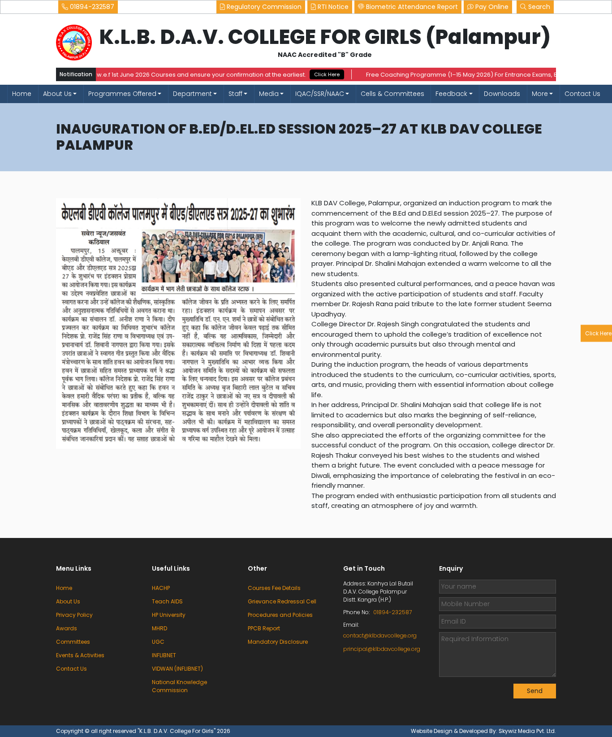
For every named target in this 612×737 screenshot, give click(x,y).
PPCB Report (264, 628)
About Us (57, 93)
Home (21, 93)
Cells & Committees (392, 93)
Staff (235, 93)
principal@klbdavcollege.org (380, 649)
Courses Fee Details (274, 588)
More (540, 93)
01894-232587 (91, 6)
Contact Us (582, 93)
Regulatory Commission (263, 6)
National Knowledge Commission (179, 686)
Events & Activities (80, 655)
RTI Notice (332, 6)
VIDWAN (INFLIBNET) (177, 668)
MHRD (159, 628)
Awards (66, 628)
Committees (73, 642)
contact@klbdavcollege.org (380, 635)
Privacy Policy (74, 615)
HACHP (161, 588)
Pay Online (491, 6)
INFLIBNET (164, 655)
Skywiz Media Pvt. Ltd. (527, 731)
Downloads (502, 93)
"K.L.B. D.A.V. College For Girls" (177, 731)
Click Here (311, 74)
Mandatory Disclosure (278, 642)
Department (192, 93)
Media (269, 93)
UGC (158, 642)
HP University (168, 615)
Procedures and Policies (280, 615)
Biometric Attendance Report (411, 6)
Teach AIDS (167, 601)
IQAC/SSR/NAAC (319, 93)
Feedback (451, 93)
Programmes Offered (122, 93)
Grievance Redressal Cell (282, 601)
